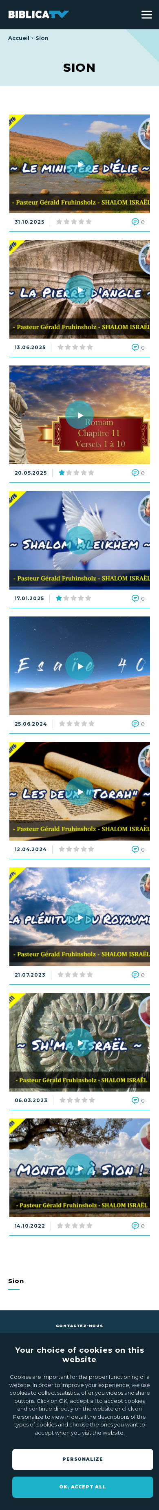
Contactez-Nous (79, 1325)
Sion (42, 38)
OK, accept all (82, 1487)
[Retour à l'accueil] (38, 14)
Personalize (82, 1459)
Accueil (18, 38)
